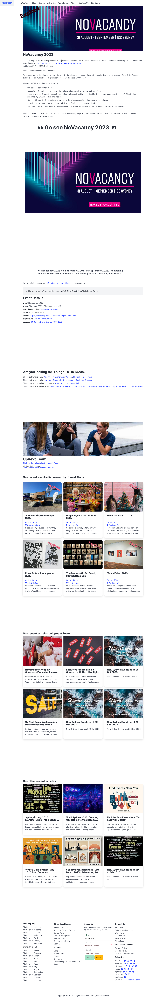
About (73, 3)
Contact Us (84, 3)
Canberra (80, 380)
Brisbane (88, 380)
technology (80, 386)
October (68, 377)
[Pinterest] (134, 960)
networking (110, 386)
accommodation (74, 383)
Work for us (63, 3)
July (45, 377)
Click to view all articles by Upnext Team (40, 463)
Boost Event (92, 291)
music (118, 386)
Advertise (51, 3)
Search (42, 3)
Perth (62, 380)
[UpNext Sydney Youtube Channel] (124, 977)
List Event (95, 3)
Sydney (56, 380)
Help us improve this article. (62, 283)
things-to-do (60, 383)
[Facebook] (125, 960)
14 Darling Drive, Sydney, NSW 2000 (46, 322)
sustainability (91, 386)
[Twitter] (131, 960)
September (59, 377)
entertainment (128, 386)
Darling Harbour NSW (43, 319)
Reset (98, 957)
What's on (25, 3)
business (139, 386)
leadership (69, 386)
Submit (90, 957)
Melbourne (70, 380)
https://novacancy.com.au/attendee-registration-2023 (59, 63)
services (101, 386)
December (87, 377)
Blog (34, 3)
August (51, 377)
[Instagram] (128, 960)
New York (48, 380)
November (77, 377)
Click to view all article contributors (38, 467)
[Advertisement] (10, 20)
